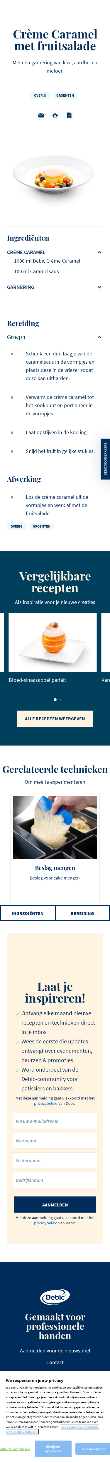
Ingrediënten (28, 913)
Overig (40, 95)
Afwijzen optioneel (53, 1449)
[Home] (55, 1297)
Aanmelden (55, 1205)
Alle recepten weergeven (55, 718)
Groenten (65, 95)
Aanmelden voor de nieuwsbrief (55, 1350)
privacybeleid (45, 1103)
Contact (55, 1362)
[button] (55, 699)
